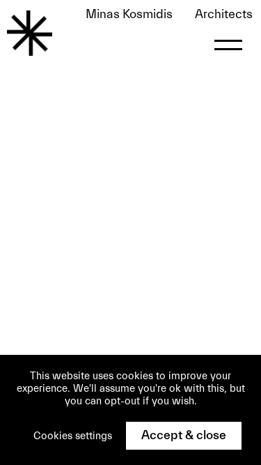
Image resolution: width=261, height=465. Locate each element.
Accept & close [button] (183, 435)
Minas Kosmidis (169, 14)
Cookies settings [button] (72, 436)
